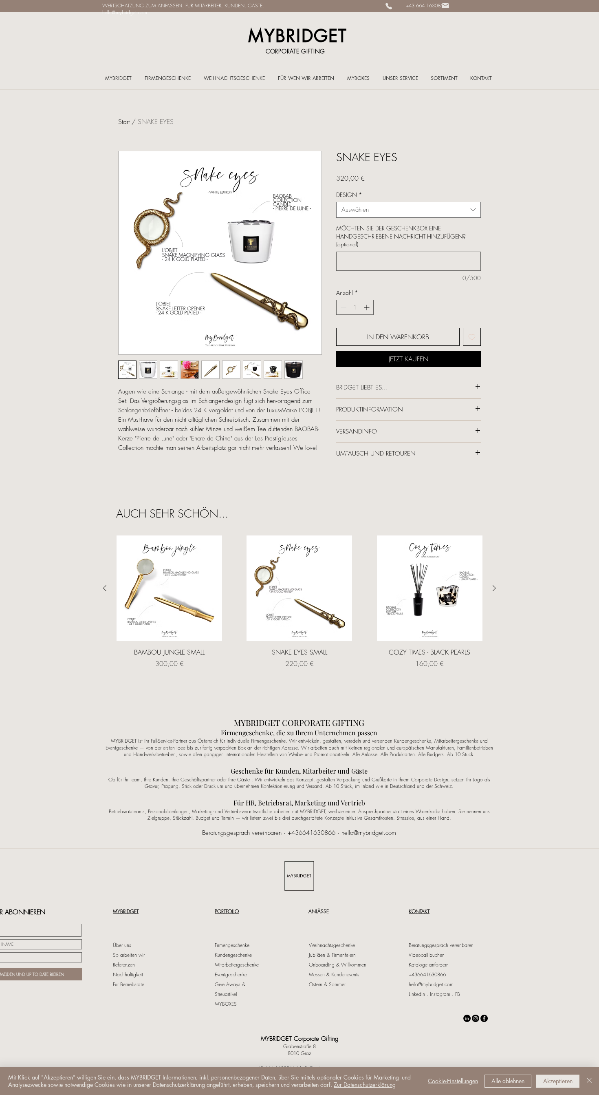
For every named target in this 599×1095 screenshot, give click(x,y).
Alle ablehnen (507, 1081)
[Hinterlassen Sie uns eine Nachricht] (445, 5)
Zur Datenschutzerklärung (365, 1084)
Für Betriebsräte (128, 984)
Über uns (122, 945)
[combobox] (408, 210)
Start (124, 121)
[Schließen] (589, 1081)
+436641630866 (311, 833)
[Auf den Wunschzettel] (472, 337)
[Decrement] (342, 307)
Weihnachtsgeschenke (332, 945)
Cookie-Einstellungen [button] (453, 1081)
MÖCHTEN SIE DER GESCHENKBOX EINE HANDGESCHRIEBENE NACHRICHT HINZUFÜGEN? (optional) (401, 236)
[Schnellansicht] (169, 588)
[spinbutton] (355, 307)
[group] (299, 606)
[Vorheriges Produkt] (105, 588)
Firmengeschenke (232, 945)
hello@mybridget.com (124, 12)
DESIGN (349, 195)
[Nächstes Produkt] (494, 588)
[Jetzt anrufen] (388, 6)
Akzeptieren (558, 1081)
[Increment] (367, 307)
